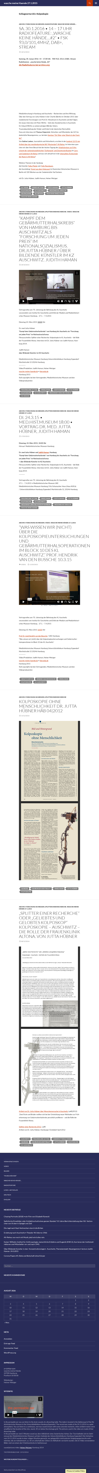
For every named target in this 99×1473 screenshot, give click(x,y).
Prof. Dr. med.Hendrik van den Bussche (33, 636)
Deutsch (7, 1195)
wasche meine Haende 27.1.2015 (20, 3)
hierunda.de (44, 371)
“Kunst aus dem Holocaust (40, 169)
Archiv (22, 24)
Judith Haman (52, 187)
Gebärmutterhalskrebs (62, 1139)
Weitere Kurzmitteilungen (16, 1459)
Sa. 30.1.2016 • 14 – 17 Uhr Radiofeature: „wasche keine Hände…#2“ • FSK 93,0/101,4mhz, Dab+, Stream (45, 38)
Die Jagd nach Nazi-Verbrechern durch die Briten (23, 1228)
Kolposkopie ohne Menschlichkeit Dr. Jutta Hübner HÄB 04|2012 (48, 706)
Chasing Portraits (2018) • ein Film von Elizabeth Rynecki (27, 1216)
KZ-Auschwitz (40, 190)
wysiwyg (8, 1391)
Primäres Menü (96, 3)
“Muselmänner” (10, 1176)
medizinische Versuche (58, 190)
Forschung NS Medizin (35, 24)
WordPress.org (10, 1353)
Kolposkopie (26, 190)
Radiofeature (51, 24)
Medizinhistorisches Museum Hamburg (36, 504)
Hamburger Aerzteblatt (41, 888)
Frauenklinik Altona (29, 390)
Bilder (6, 1171)
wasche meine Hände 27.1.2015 (63, 523)
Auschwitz (25, 1139)
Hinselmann (45, 390)
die (20, 65)
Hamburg (24, 888)
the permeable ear (11, 1452)
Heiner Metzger (38, 187)
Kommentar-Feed (11, 1348)
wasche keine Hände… (13, 1180)
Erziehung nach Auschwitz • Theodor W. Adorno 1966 (25, 1233)
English (7, 1199)
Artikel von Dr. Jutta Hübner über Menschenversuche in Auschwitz (43, 1111)
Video (69, 212)
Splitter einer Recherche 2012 (30, 1127)
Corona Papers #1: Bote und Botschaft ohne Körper (24, 1256)
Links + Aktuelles (11, 1190)
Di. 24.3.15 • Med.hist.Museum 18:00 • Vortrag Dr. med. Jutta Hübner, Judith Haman (46, 424)
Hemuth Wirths (27, 679)
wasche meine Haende (29, 196)
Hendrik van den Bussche (46, 679)
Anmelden (8, 1339)
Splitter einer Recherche (55, 212)
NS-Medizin (39, 193)
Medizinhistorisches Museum (60, 393)
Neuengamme (26, 193)
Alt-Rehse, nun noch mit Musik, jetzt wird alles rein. (24, 1237)
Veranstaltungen (11, 1161)
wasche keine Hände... (67, 24)
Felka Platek (32, 166)
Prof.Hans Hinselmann (55, 193)
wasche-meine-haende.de (28, 371)
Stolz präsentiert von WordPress (15, 1470)
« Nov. (7, 1322)
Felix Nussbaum (47, 166)
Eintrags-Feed (9, 1343)
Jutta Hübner (67, 187)
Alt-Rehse (24, 187)
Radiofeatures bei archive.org (35, 65)
